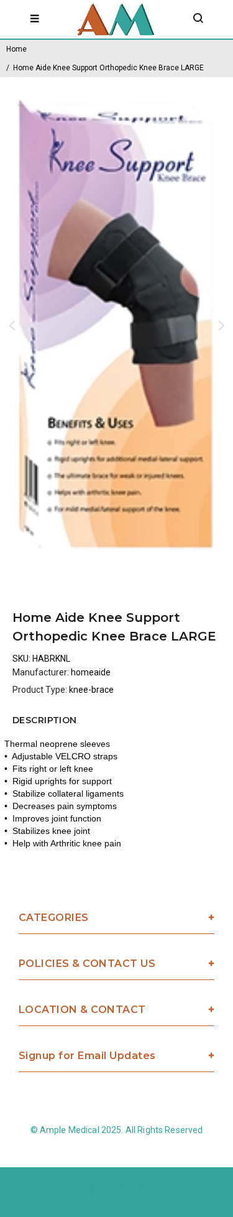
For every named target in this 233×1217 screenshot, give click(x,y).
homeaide (91, 672)
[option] (116, 325)
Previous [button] (12, 325)
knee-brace (91, 690)
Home (16, 49)
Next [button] (221, 325)
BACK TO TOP (116, 1189)
